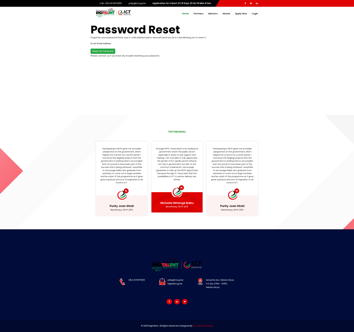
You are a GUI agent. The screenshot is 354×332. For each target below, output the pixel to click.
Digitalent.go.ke (175, 283)
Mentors (213, 13)
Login (255, 13)
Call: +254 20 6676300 (111, 3)
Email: (93, 43)
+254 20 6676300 (136, 280)
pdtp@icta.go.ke (137, 3)
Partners (198, 13)
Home (185, 13)
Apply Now (241, 13)
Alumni (226, 13)
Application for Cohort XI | (182, 3)
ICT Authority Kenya (203, 325)
